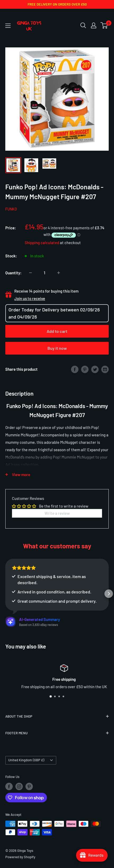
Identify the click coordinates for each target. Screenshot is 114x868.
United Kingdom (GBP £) (26, 760)
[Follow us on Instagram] (19, 786)
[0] (104, 25)
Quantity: (13, 272)
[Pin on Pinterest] (85, 369)
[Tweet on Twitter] (95, 369)
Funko (11, 209)
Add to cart (57, 331)
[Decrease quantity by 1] (30, 272)
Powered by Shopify (20, 857)
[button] (5, 593)
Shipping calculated (42, 242)
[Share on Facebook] (74, 369)
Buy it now (57, 348)
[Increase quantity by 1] (58, 272)
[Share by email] (105, 369)
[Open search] (83, 25)
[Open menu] (8, 26)
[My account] (93, 25)
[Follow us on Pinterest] (29, 786)
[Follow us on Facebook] (9, 786)
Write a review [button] (57, 513)
